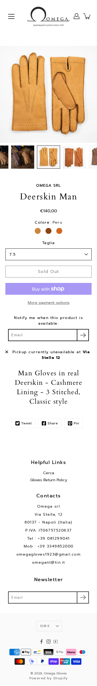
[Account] (76, 16)
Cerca (48, 473)
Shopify (60, 678)
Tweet (26, 423)
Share (53, 423)
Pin (76, 423)
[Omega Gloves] (48, 16)
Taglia (48, 243)
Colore (48, 222)
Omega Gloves (55, 673)
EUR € (45, 626)
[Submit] (83, 597)
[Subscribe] (83, 335)
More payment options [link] (49, 303)
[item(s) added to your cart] (87, 16)
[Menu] (11, 16)
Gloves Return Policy (48, 480)
